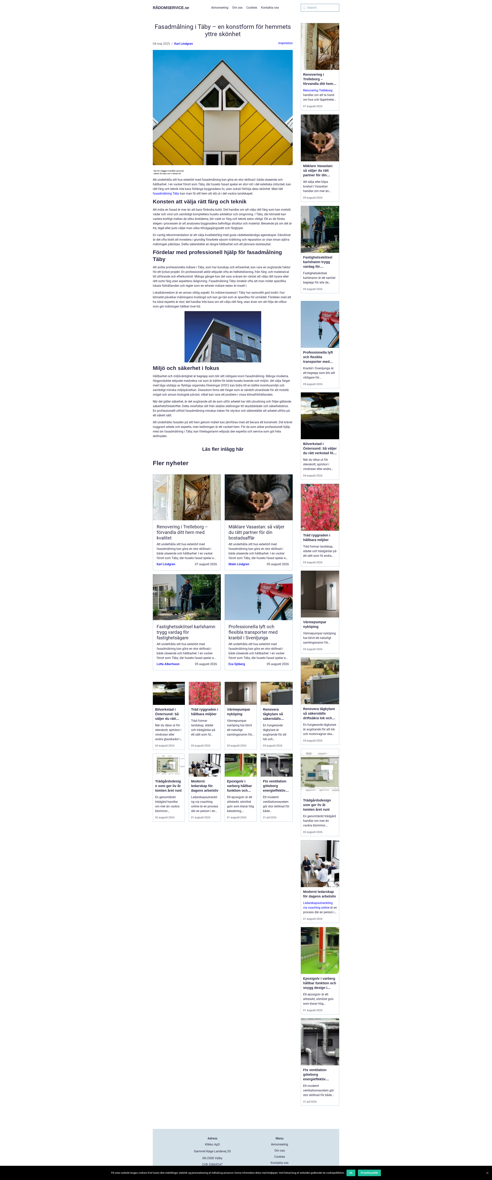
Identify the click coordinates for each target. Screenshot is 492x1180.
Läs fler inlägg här (223, 449)
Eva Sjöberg (237, 664)
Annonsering (219, 7)
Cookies (251, 7)
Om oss (237, 7)
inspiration (285, 43)
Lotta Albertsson (168, 664)
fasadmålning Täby (166, 193)
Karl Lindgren (183, 44)
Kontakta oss (270, 7)
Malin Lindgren (239, 564)
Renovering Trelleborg (317, 90)
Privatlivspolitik (369, 1172)
